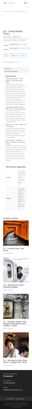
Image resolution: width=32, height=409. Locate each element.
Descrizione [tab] (8, 68)
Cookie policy (10, 399)
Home (4, 11)
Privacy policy (20, 399)
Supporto (6, 49)
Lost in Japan (10, 11)
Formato (6, 45)
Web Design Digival (16, 407)
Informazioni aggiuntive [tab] (11, 71)
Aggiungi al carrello (18, 55)
